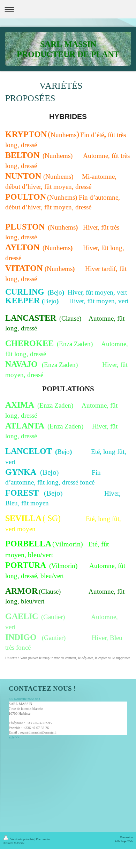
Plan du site (43, 839)
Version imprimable (22, 839)
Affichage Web (124, 841)
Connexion (126, 837)
